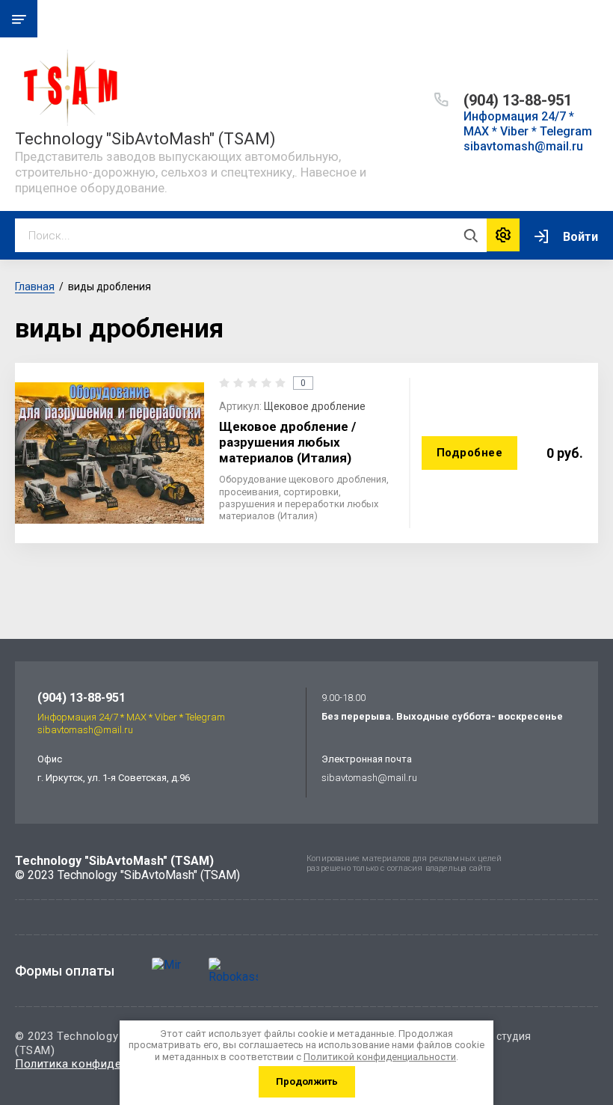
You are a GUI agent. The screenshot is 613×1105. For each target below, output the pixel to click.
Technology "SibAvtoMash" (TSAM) (145, 138)
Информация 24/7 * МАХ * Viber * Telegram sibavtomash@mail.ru (527, 131)
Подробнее (470, 452)
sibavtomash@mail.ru (369, 777)
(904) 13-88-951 (517, 100)
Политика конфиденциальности (104, 1064)
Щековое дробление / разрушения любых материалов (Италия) (287, 442)
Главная (35, 287)
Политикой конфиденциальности (380, 1056)
